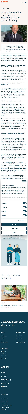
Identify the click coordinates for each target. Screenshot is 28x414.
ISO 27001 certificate (5, 407)
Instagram (3, 353)
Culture (17, 337)
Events (2, 338)
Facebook (3, 355)
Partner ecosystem (20, 340)
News (2, 335)
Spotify (2, 358)
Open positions (19, 338)
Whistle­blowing (4, 401)
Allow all (14, 224)
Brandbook (3, 409)
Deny (14, 232)
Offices (4, 387)
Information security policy (6, 405)
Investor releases (4, 340)
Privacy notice (4, 403)
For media (5, 383)
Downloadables (4, 342)
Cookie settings (4, 399)
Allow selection (14, 228)
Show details (21, 220)
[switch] (25, 207)
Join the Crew (19, 335)
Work (3, 373)
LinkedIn (3, 351)
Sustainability (6, 380)
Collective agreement (20, 342)
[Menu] (24, 1)
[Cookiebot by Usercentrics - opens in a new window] (21, 181)
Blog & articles (4, 337)
